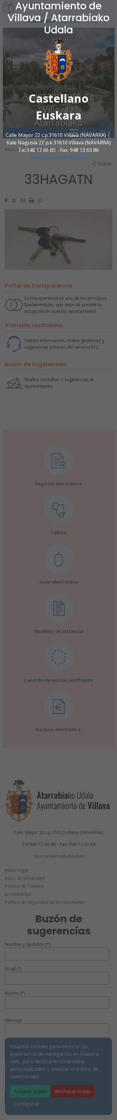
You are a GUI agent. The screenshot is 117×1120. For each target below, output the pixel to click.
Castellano (59, 98)
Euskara (58, 115)
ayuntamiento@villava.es (58, 157)
